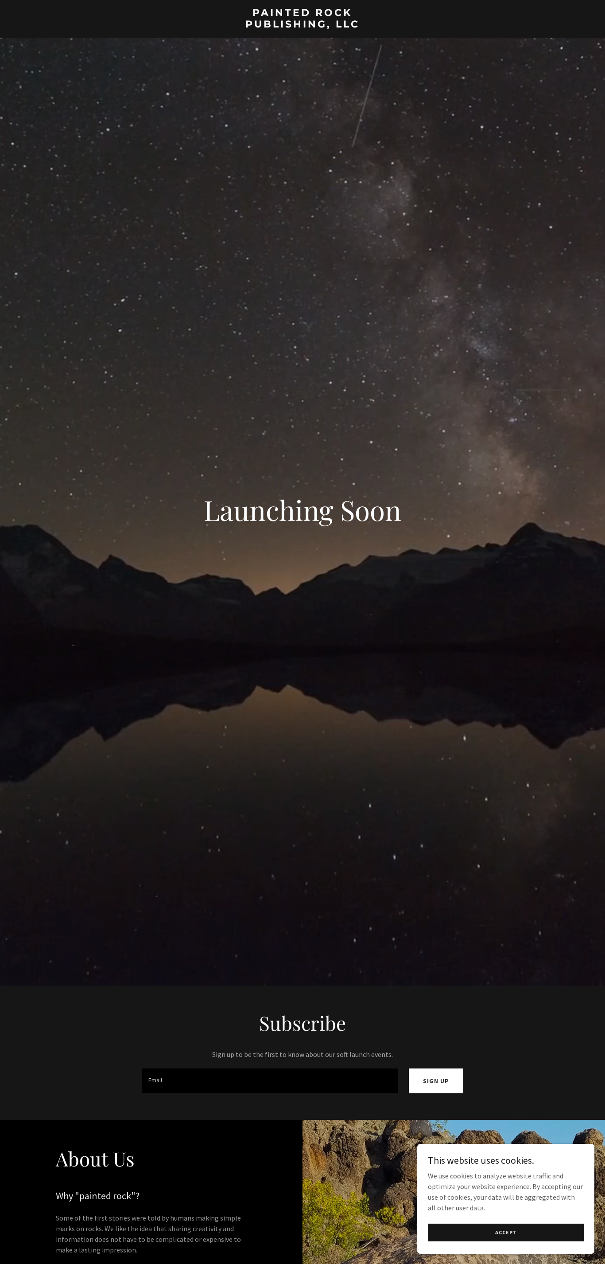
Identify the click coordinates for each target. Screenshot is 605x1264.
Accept (506, 1232)
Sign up (436, 1081)
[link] (303, 24)
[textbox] (270, 1080)
